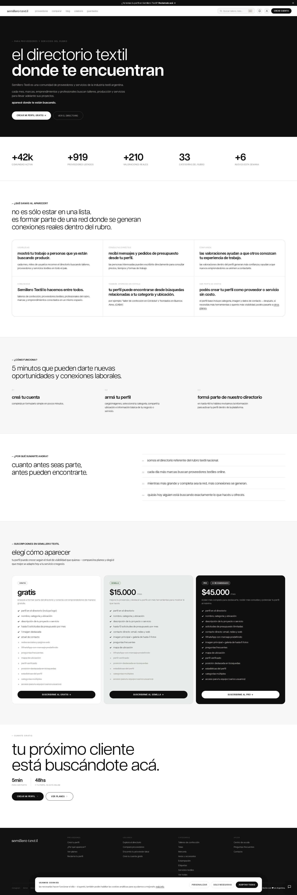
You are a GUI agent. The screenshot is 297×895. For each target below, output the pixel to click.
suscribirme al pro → (240, 694)
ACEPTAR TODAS (247, 884)
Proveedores (41, 10)
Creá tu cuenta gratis (133, 856)
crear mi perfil (26, 796)
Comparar (57, 10)
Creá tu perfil (73, 842)
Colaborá (78, 10)
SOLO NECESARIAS (222, 884)
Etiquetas (182, 865)
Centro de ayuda (242, 842)
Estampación (184, 860)
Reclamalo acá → (167, 3)
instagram (16, 888)
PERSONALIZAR (199, 884)
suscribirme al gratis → (56, 694)
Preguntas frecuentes (244, 847)
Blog (68, 10)
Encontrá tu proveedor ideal (136, 851)
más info (160, 886)
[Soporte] (289, 887)
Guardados (92, 10)
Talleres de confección (188, 842)
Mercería (182, 851)
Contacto (238, 851)
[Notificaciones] (259, 11)
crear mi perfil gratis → (31, 115)
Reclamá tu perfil (75, 856)
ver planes (58, 796)
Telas (180, 847)
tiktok (25, 888)
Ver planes (72, 851)
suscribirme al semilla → (148, 694)
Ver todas (182, 874)
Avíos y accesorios (187, 856)
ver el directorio (68, 115)
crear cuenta (281, 10)
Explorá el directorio (132, 842)
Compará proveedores (133, 847)
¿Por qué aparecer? (76, 847)
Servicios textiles (186, 870)
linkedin (34, 888)
